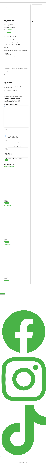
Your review (7, 149)
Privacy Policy (16, 309)
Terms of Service (29, 309)
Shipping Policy (24, 309)
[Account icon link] (41, 1)
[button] (34, 1)
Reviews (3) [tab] (14, 36)
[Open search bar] (38, 1)
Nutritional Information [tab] (10, 36)
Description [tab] (5, 36)
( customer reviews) (9, 29)
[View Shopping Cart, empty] (40, 1)
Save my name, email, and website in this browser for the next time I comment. (14, 158)
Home (28, 1)
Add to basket (6, 241)
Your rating (6, 148)
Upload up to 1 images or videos (8, 153)
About (30, 1)
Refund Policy (20, 309)
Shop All (33, 1)
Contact (37, 1)
